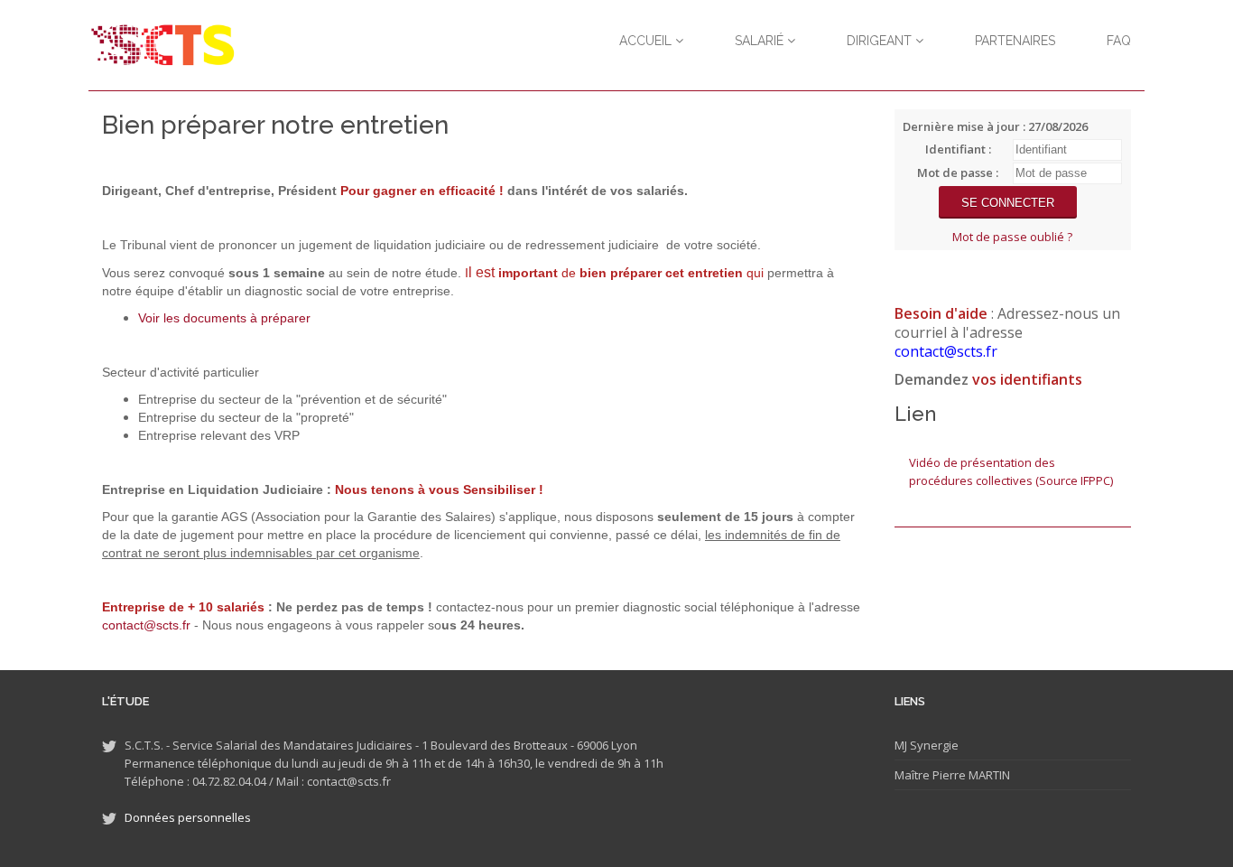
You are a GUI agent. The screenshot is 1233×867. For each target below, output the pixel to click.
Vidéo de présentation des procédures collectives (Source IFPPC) (1011, 471)
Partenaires (1015, 40)
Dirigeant (881, 40)
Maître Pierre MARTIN (952, 775)
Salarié (761, 40)
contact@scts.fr (146, 625)
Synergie (933, 745)
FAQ (1119, 40)
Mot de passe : (957, 172)
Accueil (647, 40)
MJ (901, 745)
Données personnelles (188, 817)
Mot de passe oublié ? (1012, 236)
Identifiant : (958, 149)
